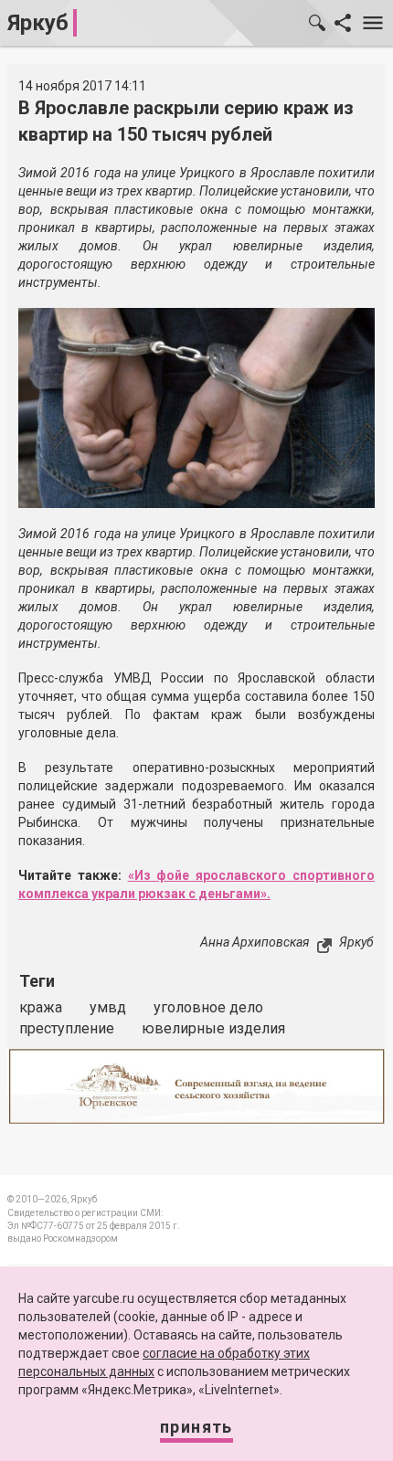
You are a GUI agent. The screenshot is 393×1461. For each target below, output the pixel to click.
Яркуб (38, 23)
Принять (196, 1426)
